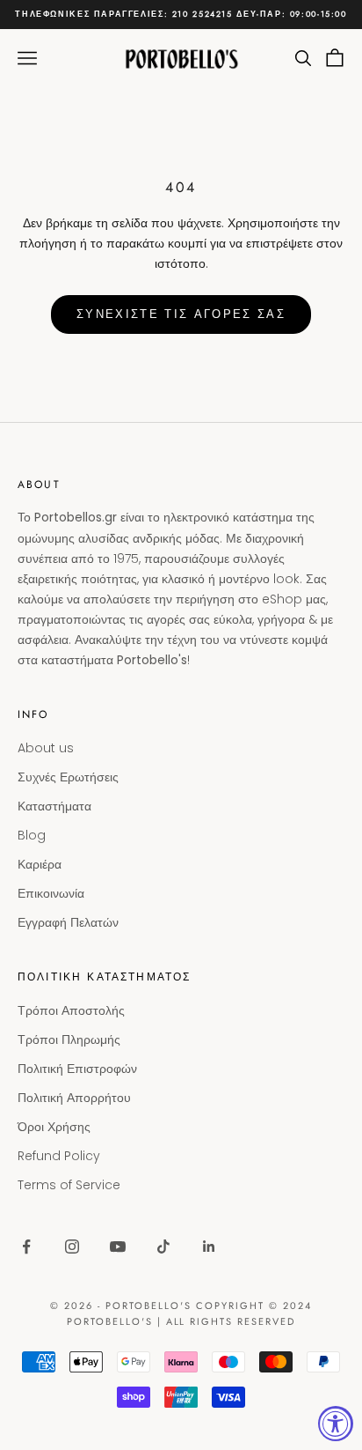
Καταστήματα (54, 806)
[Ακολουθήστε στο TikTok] (163, 1246)
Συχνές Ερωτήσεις (68, 777)
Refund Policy (59, 1156)
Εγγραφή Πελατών (68, 922)
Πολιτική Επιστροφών (77, 1068)
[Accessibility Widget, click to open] (335, 1423)
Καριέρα (40, 864)
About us (46, 748)
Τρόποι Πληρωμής (69, 1039)
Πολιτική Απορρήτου (74, 1097)
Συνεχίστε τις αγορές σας (181, 314)
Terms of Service (69, 1185)
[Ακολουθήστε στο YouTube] (118, 1246)
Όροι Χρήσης (54, 1127)
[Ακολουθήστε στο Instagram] (72, 1246)
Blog (32, 835)
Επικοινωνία (51, 893)
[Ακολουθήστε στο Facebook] (26, 1246)
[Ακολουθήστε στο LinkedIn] (209, 1246)
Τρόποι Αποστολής (71, 1010)
